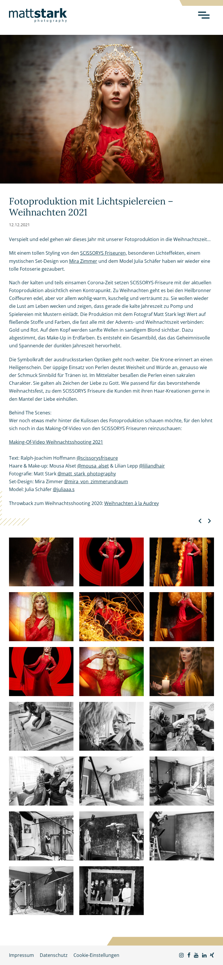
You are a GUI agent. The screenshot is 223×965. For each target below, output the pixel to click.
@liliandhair (152, 466)
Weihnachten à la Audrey (131, 503)
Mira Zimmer (83, 261)
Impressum (21, 955)
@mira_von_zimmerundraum (96, 481)
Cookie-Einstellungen (96, 955)
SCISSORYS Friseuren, (103, 253)
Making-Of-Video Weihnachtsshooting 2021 (56, 442)
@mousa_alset (93, 466)
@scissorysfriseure (97, 458)
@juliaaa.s (64, 489)
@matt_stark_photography (86, 473)
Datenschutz (54, 955)
